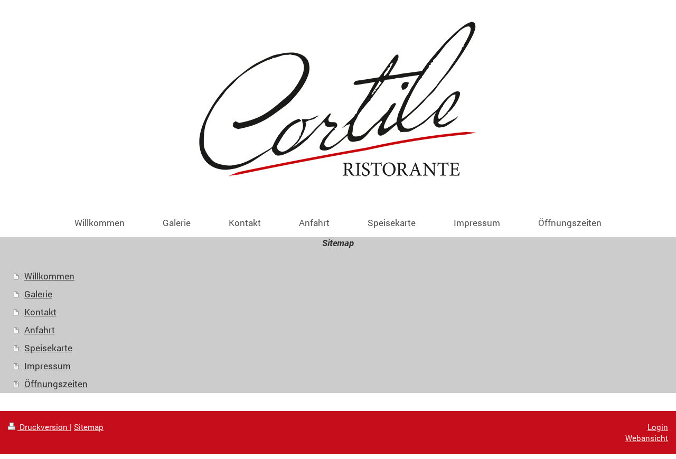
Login (657, 426)
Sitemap (89, 426)
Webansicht (646, 438)
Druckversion (43, 426)
